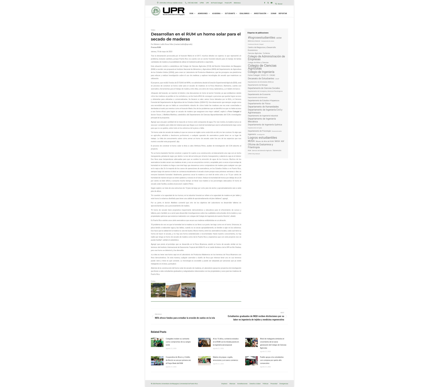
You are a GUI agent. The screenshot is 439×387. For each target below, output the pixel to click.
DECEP (277, 79)
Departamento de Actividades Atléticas (261, 82)
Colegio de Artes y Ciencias (258, 62)
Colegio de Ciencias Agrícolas (262, 67)
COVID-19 (264, 75)
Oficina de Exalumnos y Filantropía (260, 146)
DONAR (273, 13)
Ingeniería (252, 134)
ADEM (278, 38)
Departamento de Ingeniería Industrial (263, 116)
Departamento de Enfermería (257, 97)
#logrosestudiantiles (261, 37)
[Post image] (157, 342)
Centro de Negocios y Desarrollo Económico (262, 48)
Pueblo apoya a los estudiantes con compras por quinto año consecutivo (272, 360)
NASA (277, 141)
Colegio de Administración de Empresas (266, 58)
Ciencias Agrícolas (255, 53)
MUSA (251, 141)
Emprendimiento (277, 131)
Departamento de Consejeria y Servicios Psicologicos (265, 91)
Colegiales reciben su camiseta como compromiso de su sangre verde (178, 342)
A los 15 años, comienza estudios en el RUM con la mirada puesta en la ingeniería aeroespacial (226, 342)
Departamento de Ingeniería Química (265, 124)
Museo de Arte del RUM (265, 141)
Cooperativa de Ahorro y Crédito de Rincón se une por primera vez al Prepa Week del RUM (178, 360)
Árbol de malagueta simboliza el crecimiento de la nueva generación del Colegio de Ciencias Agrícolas (273, 343)
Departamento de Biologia (258, 85)
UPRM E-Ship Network (254, 154)
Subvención (277, 150)
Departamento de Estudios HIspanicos (263, 100)
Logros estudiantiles (262, 137)
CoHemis (266, 53)
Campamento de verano (267, 41)
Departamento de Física (259, 103)
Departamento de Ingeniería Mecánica (262, 120)
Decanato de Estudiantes (261, 78)
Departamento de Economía (259, 94)
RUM (249, 150)
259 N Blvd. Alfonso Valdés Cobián (170, 3)
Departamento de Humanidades (263, 106)
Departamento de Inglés (255, 128)
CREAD (272, 75)
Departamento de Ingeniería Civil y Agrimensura (265, 111)
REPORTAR (283, 13)
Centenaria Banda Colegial (256, 44)
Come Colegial (254, 75)
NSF (282, 141)
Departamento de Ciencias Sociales (264, 88)
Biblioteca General (254, 41)
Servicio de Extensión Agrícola (262, 150)
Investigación (261, 134)
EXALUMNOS (244, 13)
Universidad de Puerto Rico (189, 383)
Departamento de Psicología (259, 131)
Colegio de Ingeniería (261, 71)
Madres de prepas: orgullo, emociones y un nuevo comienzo (225, 358)
